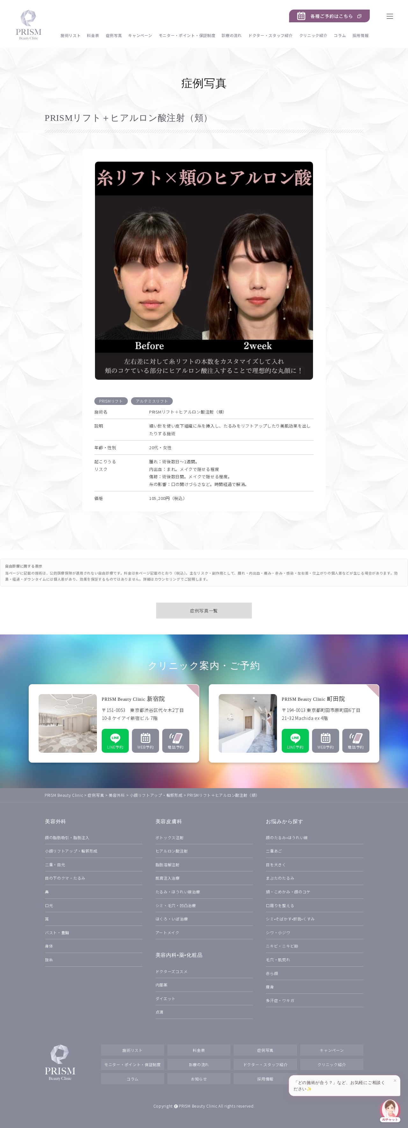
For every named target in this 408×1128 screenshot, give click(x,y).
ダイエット (166, 998)
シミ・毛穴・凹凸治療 (176, 905)
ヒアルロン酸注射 (172, 850)
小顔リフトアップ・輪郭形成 (71, 850)
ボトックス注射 (170, 837)
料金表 (93, 35)
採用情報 (361, 35)
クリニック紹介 (313, 35)
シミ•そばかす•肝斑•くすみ (290, 918)
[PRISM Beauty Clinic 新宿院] (114, 723)
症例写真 (114, 35)
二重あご (274, 850)
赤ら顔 (272, 973)
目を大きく (276, 864)
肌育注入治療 (168, 878)
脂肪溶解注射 (168, 864)
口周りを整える (280, 905)
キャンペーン (140, 35)
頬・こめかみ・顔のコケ (288, 891)
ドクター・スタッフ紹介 (270, 35)
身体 (49, 946)
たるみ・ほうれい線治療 (178, 891)
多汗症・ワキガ (280, 1000)
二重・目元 (55, 864)
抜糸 (49, 959)
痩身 (270, 986)
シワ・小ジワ (278, 932)
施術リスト (71, 35)
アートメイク (167, 932)
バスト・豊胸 (57, 932)
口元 (49, 905)
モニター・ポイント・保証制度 (187, 35)
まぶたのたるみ (280, 878)
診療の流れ (232, 35)
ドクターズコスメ (172, 971)
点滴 (160, 1011)
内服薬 (162, 984)
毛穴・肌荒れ (278, 959)
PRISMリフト (111, 401)
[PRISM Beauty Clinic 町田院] (294, 723)
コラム (340, 35)
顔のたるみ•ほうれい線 (287, 837)
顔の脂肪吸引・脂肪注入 (67, 837)
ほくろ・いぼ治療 (172, 918)
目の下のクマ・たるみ (65, 878)
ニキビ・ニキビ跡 (282, 946)
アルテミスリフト (152, 401)
